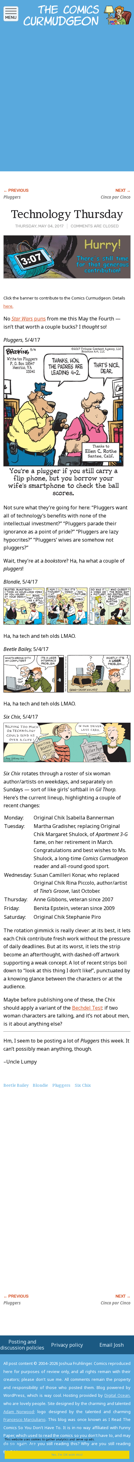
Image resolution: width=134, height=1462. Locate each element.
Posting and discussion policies (22, 1344)
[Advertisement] (67, 100)
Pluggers (12, 197)
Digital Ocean (117, 1395)
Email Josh (111, 1344)
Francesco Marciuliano (24, 1419)
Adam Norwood (18, 1411)
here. (8, 306)
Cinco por (116, 197)
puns (29, 318)
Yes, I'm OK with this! (67, 1455)
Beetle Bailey (16, 1085)
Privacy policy (67, 1344)
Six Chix (83, 1085)
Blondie (40, 1085)
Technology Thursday (67, 214)
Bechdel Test (87, 1007)
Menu (11, 17)
